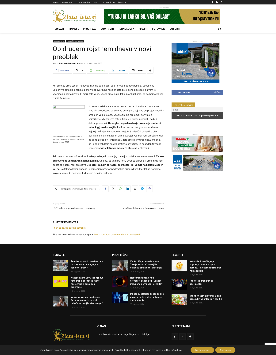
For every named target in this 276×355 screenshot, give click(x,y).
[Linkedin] (127, 188)
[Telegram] (142, 188)
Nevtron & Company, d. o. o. (70, 63)
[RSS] (217, 2)
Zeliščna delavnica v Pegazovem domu (143, 208)
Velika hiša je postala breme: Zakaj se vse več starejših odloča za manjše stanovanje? (87, 300)
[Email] (135, 188)
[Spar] (197, 153)
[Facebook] (213, 2)
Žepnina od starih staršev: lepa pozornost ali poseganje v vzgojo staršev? (87, 264)
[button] (219, 29)
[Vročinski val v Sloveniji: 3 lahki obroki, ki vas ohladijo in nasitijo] (179, 299)
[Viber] (149, 188)
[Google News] (221, 2)
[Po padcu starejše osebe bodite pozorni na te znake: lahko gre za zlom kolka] (120, 297)
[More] (150, 70)
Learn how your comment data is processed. (117, 234)
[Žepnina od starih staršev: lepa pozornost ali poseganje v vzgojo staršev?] (60, 265)
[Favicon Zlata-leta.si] (78, 16)
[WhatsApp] (120, 188)
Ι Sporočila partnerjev (75, 41)
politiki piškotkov (172, 350)
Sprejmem (225, 350)
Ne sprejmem (202, 350)
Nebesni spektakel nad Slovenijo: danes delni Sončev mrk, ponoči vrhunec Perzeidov (146, 280)
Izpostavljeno (59, 41)
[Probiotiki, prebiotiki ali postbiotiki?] (179, 284)
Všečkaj (217, 92)
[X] (113, 188)
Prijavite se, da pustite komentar (69, 227)
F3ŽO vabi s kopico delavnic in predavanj (74, 208)
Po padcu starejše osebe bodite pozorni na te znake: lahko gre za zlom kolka (147, 297)
